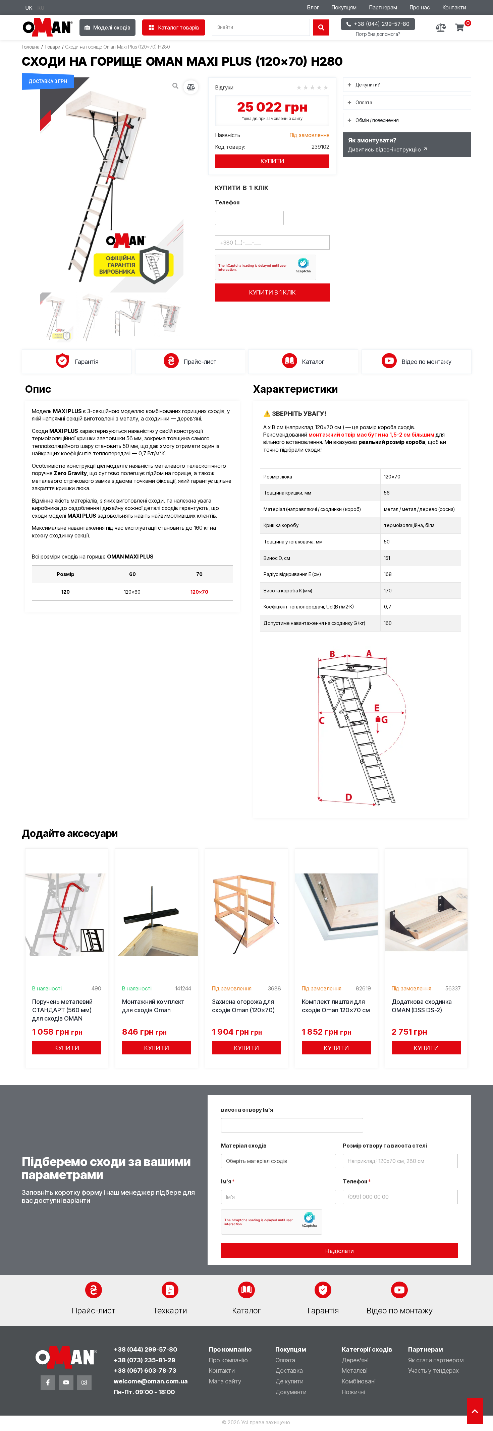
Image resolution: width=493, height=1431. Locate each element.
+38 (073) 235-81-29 (144, 1360)
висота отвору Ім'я (247, 1110)
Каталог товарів (178, 27)
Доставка (289, 1370)
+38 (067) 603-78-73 (145, 1370)
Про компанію (228, 1360)
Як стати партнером (435, 1360)
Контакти (454, 7)
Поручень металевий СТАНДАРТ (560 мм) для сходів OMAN (62, 1010)
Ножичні (353, 1391)
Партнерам (383, 7)
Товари (52, 47)
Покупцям (344, 7)
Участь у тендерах (433, 1370)
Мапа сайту (225, 1381)
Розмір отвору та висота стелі (385, 1146)
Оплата (285, 1360)
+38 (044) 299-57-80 (145, 1349)
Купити (272, 161)
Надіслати (339, 1250)
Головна (31, 47)
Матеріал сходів (244, 1146)
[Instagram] (84, 1382)
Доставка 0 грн (48, 81)
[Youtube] (66, 1382)
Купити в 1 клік (272, 292)
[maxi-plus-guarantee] (112, 184)
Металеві (355, 1370)
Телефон (227, 202)
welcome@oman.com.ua (151, 1381)
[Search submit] (321, 27)
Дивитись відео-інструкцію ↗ (388, 149)
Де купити (289, 1381)
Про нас (420, 7)
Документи (291, 1391)
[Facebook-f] (48, 1382)
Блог (313, 7)
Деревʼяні (355, 1360)
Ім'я (227, 1181)
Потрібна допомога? (378, 34)
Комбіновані (359, 1381)
